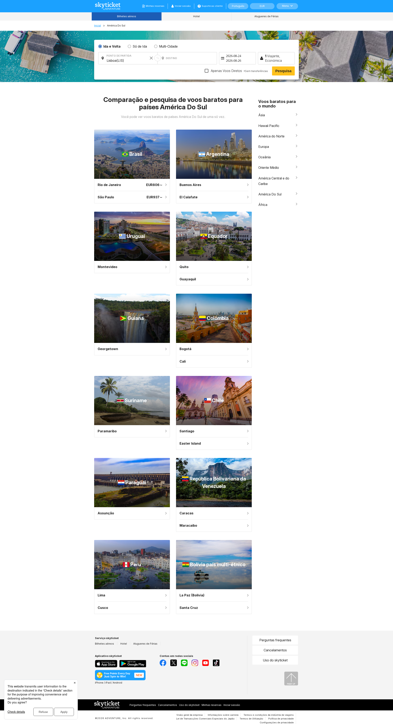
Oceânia (264, 157)
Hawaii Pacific (268, 126)
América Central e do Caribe (273, 181)
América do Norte (271, 136)
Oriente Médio (268, 168)
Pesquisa (283, 71)
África (262, 205)
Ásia (261, 115)
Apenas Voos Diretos (239, 71)
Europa (263, 147)
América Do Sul (269, 194)
